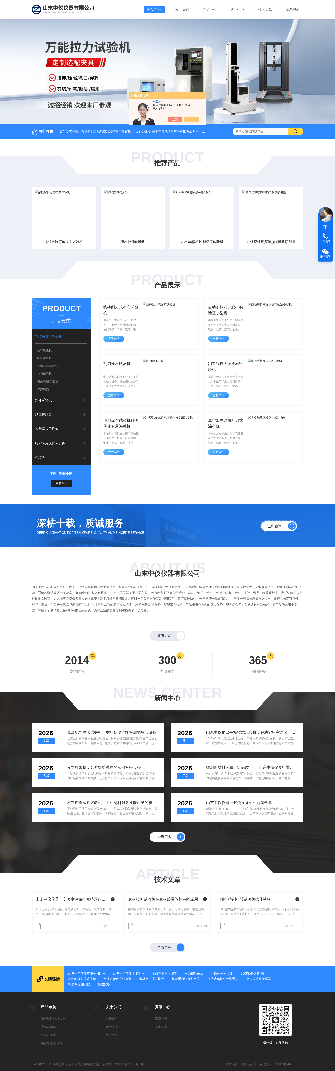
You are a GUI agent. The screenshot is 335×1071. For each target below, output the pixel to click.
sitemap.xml (283, 1064)
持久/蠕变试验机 (47, 381)
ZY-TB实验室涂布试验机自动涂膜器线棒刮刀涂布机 (95, 131)
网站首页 (154, 9)
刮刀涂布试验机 (116, 364)
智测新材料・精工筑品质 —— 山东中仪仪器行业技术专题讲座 (251, 767)
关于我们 (182, 9)
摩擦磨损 (43, 389)
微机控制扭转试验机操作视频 (245, 899)
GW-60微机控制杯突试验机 (202, 242)
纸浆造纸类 (43, 414)
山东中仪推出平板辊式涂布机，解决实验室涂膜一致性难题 (251, 732)
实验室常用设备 (46, 429)
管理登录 (266, 1064)
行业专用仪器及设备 (50, 443)
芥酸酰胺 (104, 984)
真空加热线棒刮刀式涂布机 (225, 423)
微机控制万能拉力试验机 (64, 242)
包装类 (40, 457)
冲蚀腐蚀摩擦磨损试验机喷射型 (271, 242)
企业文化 (112, 1026)
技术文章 (265, 9)
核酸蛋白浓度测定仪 (186, 979)
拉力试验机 (44, 373)
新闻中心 (237, 9)
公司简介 (112, 1018)
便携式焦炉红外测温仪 (222, 979)
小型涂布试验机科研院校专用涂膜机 (120, 423)
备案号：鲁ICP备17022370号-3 (124, 1064)
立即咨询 (275, 526)
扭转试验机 (44, 350)
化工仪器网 (248, 1064)
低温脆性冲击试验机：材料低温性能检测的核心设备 (111, 732)
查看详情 (114, 338)
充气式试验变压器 (258, 979)
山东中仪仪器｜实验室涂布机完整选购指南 (72, 899)
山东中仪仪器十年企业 (128, 973)
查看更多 (164, 636)
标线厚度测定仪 (79, 984)
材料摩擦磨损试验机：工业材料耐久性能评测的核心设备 (112, 802)
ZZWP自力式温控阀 (82, 979)
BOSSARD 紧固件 (253, 973)
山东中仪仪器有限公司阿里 (86, 973)
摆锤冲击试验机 (47, 365)
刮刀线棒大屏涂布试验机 (225, 367)
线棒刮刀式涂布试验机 (120, 310)
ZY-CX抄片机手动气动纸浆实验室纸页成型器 (167, 131)
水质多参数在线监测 (117, 979)
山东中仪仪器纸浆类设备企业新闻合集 (239, 802)
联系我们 (293, 9)
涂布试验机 (43, 400)
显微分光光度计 (222, 973)
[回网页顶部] (325, 227)
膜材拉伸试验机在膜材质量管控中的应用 (163, 899)
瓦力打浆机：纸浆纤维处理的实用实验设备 (104, 767)
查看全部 (61, 483)
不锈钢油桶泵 (194, 973)
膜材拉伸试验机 (133, 242)
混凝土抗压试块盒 (151, 979)
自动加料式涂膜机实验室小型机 (225, 310)
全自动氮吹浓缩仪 (164, 973)
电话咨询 (325, 241)
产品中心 (210, 9)
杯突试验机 (44, 358)
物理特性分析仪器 (48, 336)
